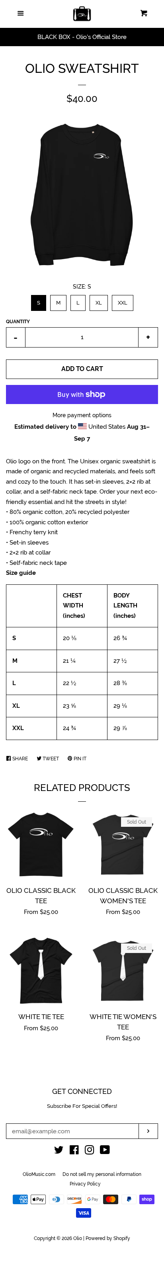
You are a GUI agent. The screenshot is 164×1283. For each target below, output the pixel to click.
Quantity (18, 321)
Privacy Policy (85, 1184)
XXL (122, 300)
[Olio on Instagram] (89, 1151)
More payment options (82, 415)
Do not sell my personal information (101, 1174)
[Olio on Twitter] (59, 1151)
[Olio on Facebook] (74, 1151)
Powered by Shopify (108, 1238)
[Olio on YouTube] (105, 1151)
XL (98, 300)
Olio (77, 1238)
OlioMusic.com (39, 1174)
